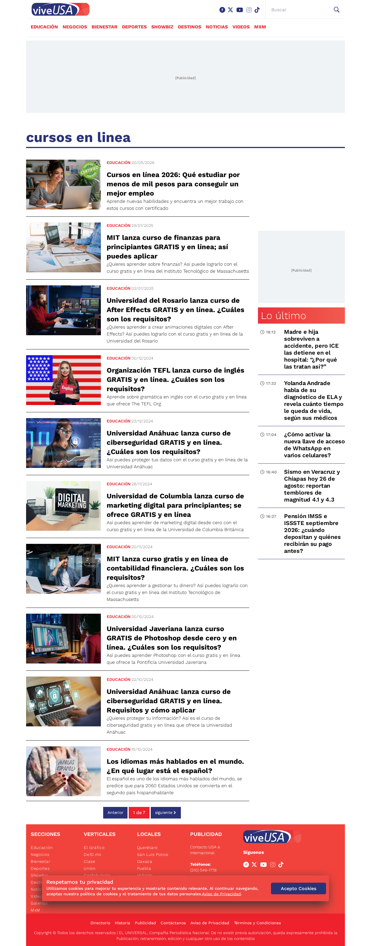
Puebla (144, 868)
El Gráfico (94, 847)
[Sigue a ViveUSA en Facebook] (247, 866)
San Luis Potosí (153, 854)
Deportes (134, 27)
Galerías (39, 903)
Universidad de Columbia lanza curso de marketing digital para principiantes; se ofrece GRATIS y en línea (175, 505)
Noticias (217, 27)
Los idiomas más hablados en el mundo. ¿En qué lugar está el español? (175, 766)
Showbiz (162, 27)
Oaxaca (144, 861)
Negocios (75, 27)
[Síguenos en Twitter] (232, 13)
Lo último (283, 315)
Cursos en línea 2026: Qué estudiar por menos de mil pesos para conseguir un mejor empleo (173, 184)
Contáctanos (173, 923)
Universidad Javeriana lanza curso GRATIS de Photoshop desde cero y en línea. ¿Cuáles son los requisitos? (172, 638)
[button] (336, 9)
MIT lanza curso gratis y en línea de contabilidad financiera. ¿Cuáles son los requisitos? (175, 568)
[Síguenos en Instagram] (250, 13)
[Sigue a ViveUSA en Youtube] (264, 866)
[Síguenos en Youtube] (241, 13)
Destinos (189, 27)
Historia (122, 923)
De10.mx (92, 854)
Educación (44, 27)
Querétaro (147, 847)
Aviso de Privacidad (209, 923)
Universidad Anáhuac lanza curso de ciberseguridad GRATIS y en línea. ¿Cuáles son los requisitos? (169, 442)
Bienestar (104, 27)
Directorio (100, 923)
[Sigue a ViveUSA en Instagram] (274, 866)
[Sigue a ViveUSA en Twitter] (255, 866)
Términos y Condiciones (257, 923)
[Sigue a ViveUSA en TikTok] (282, 866)
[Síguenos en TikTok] (258, 13)
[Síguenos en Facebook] (223, 13)
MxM (260, 27)
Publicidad (145, 923)
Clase (89, 861)
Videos (241, 27)
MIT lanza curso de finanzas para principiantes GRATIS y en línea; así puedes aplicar (167, 247)
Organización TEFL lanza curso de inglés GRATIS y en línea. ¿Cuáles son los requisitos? (175, 379)
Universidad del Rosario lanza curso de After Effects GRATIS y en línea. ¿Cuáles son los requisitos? (175, 309)
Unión (90, 868)
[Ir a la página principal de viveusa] (57, 9)
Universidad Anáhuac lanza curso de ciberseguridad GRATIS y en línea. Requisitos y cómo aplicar (169, 701)
